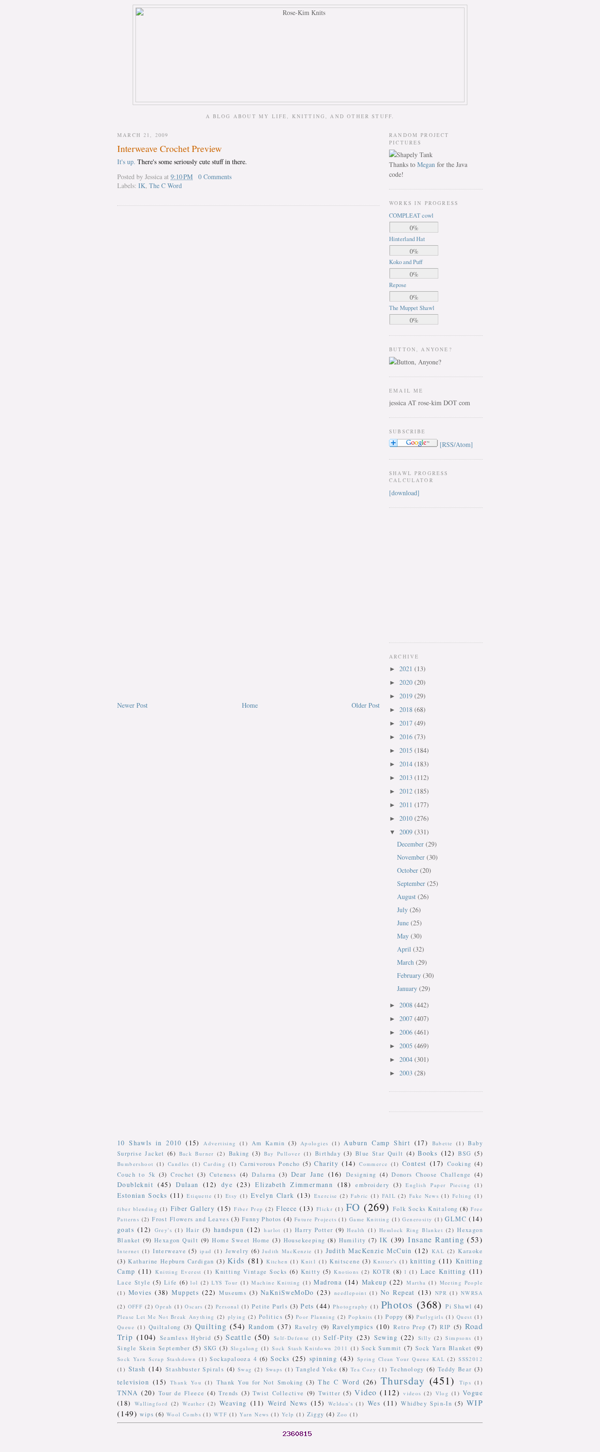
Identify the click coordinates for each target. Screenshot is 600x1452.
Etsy (231, 1195)
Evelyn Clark (272, 1195)
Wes (374, 1403)
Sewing (386, 1337)
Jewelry (237, 1251)
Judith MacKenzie (287, 1251)
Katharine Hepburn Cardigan (171, 1261)
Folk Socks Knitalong (425, 1209)
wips (147, 1414)
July (403, 909)
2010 (406, 818)
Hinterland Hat (407, 239)
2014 (406, 763)
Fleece (286, 1208)
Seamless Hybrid (185, 1338)
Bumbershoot (135, 1163)
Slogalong (245, 1348)
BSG (464, 1153)
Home (250, 705)
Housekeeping (304, 1240)
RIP (445, 1327)
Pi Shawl (458, 1306)
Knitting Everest (178, 1271)
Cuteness (223, 1175)
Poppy (394, 1317)
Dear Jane (307, 1174)
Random (261, 1326)
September (412, 883)
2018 (406, 709)
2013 (406, 777)
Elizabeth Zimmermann (294, 1184)
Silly (424, 1337)
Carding (214, 1163)
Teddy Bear (455, 1369)
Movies (139, 1292)
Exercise (326, 1195)
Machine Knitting (275, 1282)
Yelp (288, 1414)
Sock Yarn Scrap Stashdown (156, 1358)
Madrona (328, 1282)
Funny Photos (262, 1219)
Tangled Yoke (316, 1369)
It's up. (126, 161)
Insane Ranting (436, 1239)
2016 (406, 736)
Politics (271, 1317)
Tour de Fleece (181, 1393)
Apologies (314, 1143)
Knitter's (385, 1261)
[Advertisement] (417, 574)
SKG (210, 1348)
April (405, 949)
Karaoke (470, 1251)
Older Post (366, 705)
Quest (464, 1316)
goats (125, 1229)
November (412, 857)
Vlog (442, 1393)
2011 (406, 804)
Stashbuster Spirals (195, 1369)
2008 (406, 1004)
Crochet (182, 1175)
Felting (462, 1195)
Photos (397, 1304)
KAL (438, 1251)
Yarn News (254, 1414)
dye (226, 1184)
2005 (406, 1045)
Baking (239, 1153)
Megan (426, 164)
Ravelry (306, 1327)
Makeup (374, 1282)
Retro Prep (409, 1327)
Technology (407, 1369)
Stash (137, 1368)
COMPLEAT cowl (411, 215)
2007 (406, 1018)
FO (353, 1207)
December (411, 843)
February (410, 975)
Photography (350, 1306)
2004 (406, 1059)
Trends (228, 1393)
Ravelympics (352, 1326)
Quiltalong (165, 1327)
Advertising (219, 1143)
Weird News (288, 1403)
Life (170, 1282)
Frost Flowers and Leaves (190, 1219)
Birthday (328, 1153)
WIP (474, 1402)
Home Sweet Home (241, 1240)
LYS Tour (224, 1282)
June (404, 922)
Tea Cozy (363, 1369)
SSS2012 (470, 1358)
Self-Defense (291, 1337)
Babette (442, 1143)
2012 (406, 790)
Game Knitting (369, 1219)
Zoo (342, 1414)
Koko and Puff (406, 262)
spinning (323, 1358)
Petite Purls (270, 1306)
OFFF (135, 1306)
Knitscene (345, 1261)
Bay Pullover (282, 1153)
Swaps (274, 1369)
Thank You (186, 1382)
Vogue (473, 1392)
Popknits (360, 1316)
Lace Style (133, 1282)
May (404, 935)
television (133, 1381)
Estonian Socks (142, 1195)
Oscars (193, 1306)
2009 (406, 831)
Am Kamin (268, 1143)
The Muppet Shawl (412, 308)
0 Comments (215, 176)
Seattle (238, 1336)
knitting (423, 1260)
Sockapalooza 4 (233, 1359)
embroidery (372, 1185)
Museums (233, 1293)
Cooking (459, 1164)
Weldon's (340, 1403)
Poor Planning (316, 1316)
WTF (220, 1414)
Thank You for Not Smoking (260, 1382)
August (407, 896)
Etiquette (199, 1195)
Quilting (210, 1326)
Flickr (324, 1208)
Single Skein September (153, 1348)
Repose (397, 285)
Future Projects (315, 1219)
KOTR (382, 1272)
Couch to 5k (136, 1175)
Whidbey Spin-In (426, 1403)
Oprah (163, 1306)
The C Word (165, 185)
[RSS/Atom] (456, 444)
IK (141, 185)
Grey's (163, 1229)
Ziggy (315, 1414)
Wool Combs (183, 1414)
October (408, 870)
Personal (227, 1306)
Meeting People (461, 1282)
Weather (193, 1403)
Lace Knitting (443, 1271)
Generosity (417, 1219)
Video (365, 1392)
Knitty (310, 1272)
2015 (406, 750)
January (408, 988)
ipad (206, 1251)
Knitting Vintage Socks (251, 1272)
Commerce (373, 1163)
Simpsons (458, 1337)
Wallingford (151, 1403)
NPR (441, 1292)
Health (356, 1229)
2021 (406, 668)
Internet (128, 1251)
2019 (406, 695)
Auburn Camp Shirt (377, 1142)
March (406, 962)
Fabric (359, 1195)
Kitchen (277, 1261)
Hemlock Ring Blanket (411, 1229)
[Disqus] (248, 333)
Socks (279, 1358)
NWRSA (472, 1292)
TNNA (127, 1392)
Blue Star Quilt (379, 1153)
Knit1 (308, 1261)
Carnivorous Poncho (270, 1164)
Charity (326, 1163)
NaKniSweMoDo (287, 1292)
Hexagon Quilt (176, 1240)
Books (427, 1153)
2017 (406, 722)
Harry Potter (314, 1230)
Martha (416, 1282)
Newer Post (132, 705)
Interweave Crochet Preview (169, 148)
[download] (404, 492)
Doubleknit (135, 1184)
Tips (465, 1382)
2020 (406, 682)
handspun (229, 1229)
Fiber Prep (248, 1208)
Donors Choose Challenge (431, 1175)
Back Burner (196, 1153)
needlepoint (350, 1292)
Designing (361, 1175)
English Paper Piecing (437, 1184)
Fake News (424, 1195)
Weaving (233, 1403)
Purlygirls (429, 1316)
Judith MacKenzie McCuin (369, 1250)
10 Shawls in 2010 (149, 1142)
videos (412, 1393)
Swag (245, 1369)
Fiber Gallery (193, 1208)
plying (237, 1316)
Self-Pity (338, 1337)
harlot (272, 1229)
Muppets (185, 1292)
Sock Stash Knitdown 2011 (310, 1348)
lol (194, 1282)
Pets (307, 1305)
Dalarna (264, 1175)
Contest (414, 1163)
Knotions (346, 1271)
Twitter (329, 1393)
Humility (352, 1240)
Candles (178, 1163)
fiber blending (137, 1208)
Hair (193, 1230)
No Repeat (398, 1292)
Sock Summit (381, 1348)
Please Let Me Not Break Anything (166, 1316)
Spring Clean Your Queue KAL (401, 1358)
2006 (406, 1032)
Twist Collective (278, 1393)
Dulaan (187, 1184)
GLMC (455, 1218)
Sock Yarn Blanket (443, 1348)
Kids (236, 1260)
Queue (126, 1327)
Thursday (403, 1380)
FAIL (389, 1195)
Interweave (169, 1251)
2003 (406, 1072)
